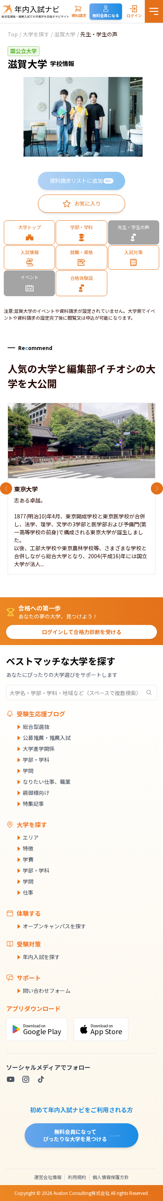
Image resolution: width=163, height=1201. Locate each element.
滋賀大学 (64, 34)
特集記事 (33, 803)
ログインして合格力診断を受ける (81, 632)
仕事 (28, 892)
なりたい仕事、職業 (47, 781)
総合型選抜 (36, 726)
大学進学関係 (39, 748)
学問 (28, 770)
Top (13, 34)
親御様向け (36, 792)
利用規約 (77, 1177)
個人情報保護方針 (110, 1177)
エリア (31, 837)
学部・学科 (36, 759)
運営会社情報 (47, 1177)
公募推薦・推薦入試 (47, 737)
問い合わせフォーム (47, 990)
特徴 (28, 848)
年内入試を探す (41, 957)
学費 (28, 859)
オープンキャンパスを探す (54, 926)
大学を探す (36, 34)
